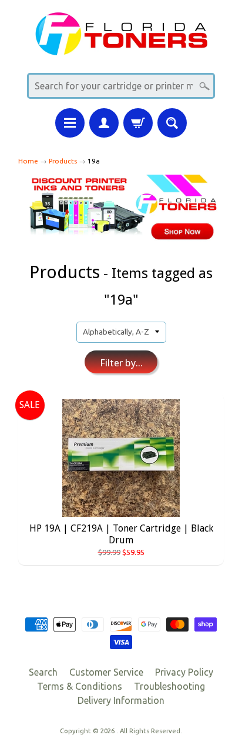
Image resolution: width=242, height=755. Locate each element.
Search (43, 672)
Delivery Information (121, 700)
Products (63, 161)
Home (28, 161)
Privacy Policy (184, 672)
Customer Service (106, 672)
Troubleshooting (169, 686)
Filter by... (121, 363)
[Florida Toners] (121, 48)
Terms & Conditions (79, 686)
